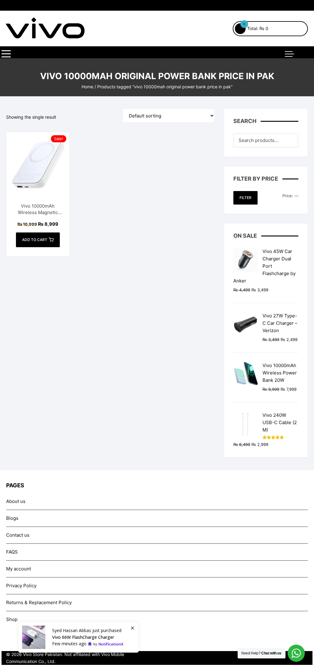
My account (18, 569)
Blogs (12, 518)
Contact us (17, 535)
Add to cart (34, 239)
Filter (245, 197)
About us (15, 501)
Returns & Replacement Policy (39, 602)
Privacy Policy (21, 586)
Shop (11, 619)
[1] (78, 637)
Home (87, 86)
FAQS (12, 552)
